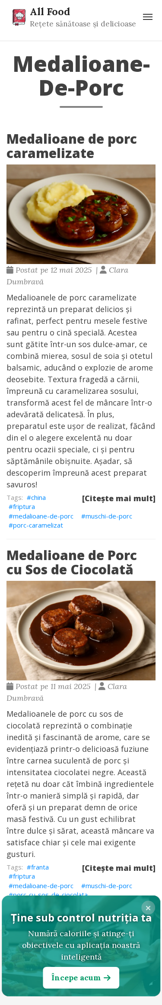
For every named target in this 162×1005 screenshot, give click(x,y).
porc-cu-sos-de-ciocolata (50, 894)
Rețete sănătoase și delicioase (83, 24)
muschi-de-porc (109, 516)
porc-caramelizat (38, 525)
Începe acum (76, 977)
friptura (24, 506)
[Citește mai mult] (119, 498)
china (38, 497)
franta (40, 867)
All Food (50, 11)
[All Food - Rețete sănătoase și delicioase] (19, 17)
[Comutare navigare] (147, 16)
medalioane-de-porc (43, 516)
